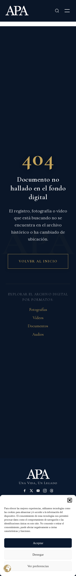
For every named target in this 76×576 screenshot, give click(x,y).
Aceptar (38, 543)
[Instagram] (45, 491)
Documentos (38, 326)
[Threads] (51, 491)
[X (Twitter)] (31, 491)
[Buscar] (57, 10)
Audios (38, 334)
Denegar (38, 554)
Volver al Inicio (38, 261)
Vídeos (38, 317)
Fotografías (38, 309)
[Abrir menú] (67, 10)
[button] (70, 500)
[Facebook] (24, 491)
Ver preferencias (38, 566)
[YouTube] (38, 491)
